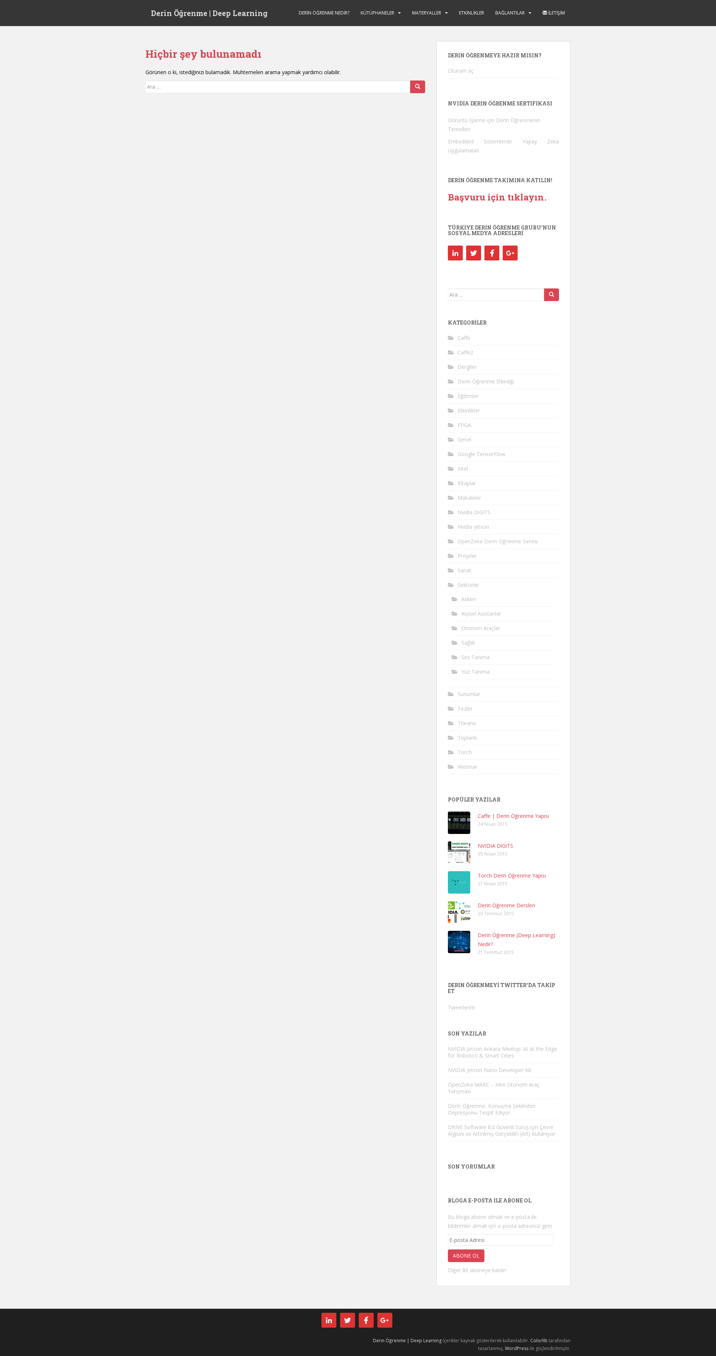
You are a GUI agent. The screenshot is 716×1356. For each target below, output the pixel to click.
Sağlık (468, 642)
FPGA (464, 425)
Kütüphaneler (377, 13)
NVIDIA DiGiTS (495, 845)
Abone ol (466, 1255)
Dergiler (467, 366)
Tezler (465, 708)
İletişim (556, 13)
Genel (464, 439)
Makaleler (469, 497)
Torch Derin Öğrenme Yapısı (512, 875)
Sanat (464, 570)
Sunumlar (469, 694)
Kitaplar (467, 483)
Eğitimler (468, 395)
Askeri (468, 599)
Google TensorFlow (481, 454)
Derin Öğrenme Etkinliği (486, 381)
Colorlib (538, 1340)
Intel (463, 468)
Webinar (467, 766)
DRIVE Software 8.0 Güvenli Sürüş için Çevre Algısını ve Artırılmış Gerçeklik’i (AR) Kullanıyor (501, 1130)
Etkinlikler (471, 13)
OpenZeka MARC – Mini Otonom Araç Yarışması (494, 1088)
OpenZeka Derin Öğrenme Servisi (498, 541)
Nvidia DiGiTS (474, 512)
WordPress (516, 1348)
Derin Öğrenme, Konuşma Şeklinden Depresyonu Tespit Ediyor (492, 1109)
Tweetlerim (461, 1007)
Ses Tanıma (475, 657)
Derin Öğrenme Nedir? (324, 13)
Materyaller (426, 13)
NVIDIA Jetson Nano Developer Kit (489, 1070)
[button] (459, 823)
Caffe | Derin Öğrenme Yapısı (513, 815)
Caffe (464, 337)
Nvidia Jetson (473, 526)
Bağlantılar (510, 13)
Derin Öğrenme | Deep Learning (209, 13)
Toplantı (467, 737)
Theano (467, 723)
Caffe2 (465, 352)
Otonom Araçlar (480, 628)
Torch (465, 752)
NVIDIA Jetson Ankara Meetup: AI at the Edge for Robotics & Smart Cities (502, 1052)
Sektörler (468, 584)
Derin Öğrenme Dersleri (506, 905)
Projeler (467, 555)
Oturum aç (461, 70)
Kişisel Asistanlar (481, 613)
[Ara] (417, 86)
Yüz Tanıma (475, 671)
